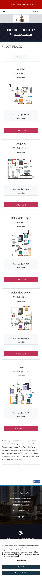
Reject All (21, 567)
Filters (19, 57)
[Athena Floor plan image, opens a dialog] (21, 94)
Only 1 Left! (27, 130)
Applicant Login (27, 539)
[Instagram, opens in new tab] (23, 517)
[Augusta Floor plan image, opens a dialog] (21, 169)
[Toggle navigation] (4, 11)
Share (38, 481)
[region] (21, 558)
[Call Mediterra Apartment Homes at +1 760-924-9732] (38, 11)
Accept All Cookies (21, 573)
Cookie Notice (13, 556)
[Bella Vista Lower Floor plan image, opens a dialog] (21, 318)
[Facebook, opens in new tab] (19, 517)
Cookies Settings (21, 560)
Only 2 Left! (27, 354)
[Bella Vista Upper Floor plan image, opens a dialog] (21, 243)
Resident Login (13, 539)
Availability (26, 428)
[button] (21, 4)
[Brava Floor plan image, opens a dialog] (21, 392)
